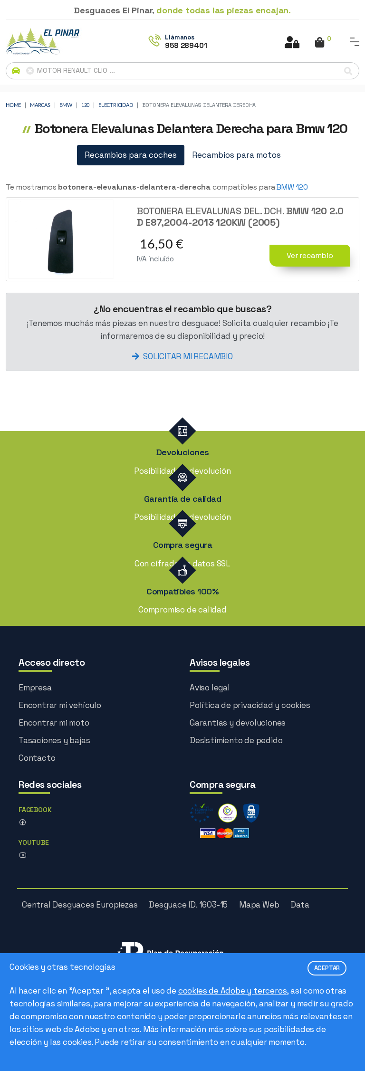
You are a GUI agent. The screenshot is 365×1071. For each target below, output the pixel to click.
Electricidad (115, 105)
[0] (319, 43)
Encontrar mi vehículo (60, 705)
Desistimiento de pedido (236, 740)
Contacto (37, 758)
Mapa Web (259, 904)
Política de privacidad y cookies (250, 705)
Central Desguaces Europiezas (79, 904)
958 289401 (186, 45)
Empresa (35, 687)
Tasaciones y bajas (54, 740)
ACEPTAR (327, 968)
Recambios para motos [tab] (236, 155)
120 (85, 105)
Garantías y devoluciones (238, 722)
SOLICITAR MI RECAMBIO (188, 356)
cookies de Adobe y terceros (232, 990)
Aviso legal (210, 687)
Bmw (65, 105)
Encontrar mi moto (54, 722)
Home (13, 105)
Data (299, 904)
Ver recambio (310, 255)
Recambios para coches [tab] (131, 155)
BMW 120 (292, 187)
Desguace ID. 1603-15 (188, 904)
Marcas (40, 105)
